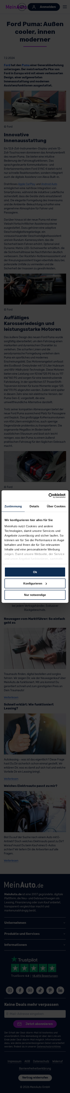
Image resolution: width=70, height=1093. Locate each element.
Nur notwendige (35, 594)
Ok (35, 572)
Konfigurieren (32, 583)
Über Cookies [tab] (56, 506)
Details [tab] (34, 506)
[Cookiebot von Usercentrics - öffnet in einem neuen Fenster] (49, 495)
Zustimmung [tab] (13, 506)
